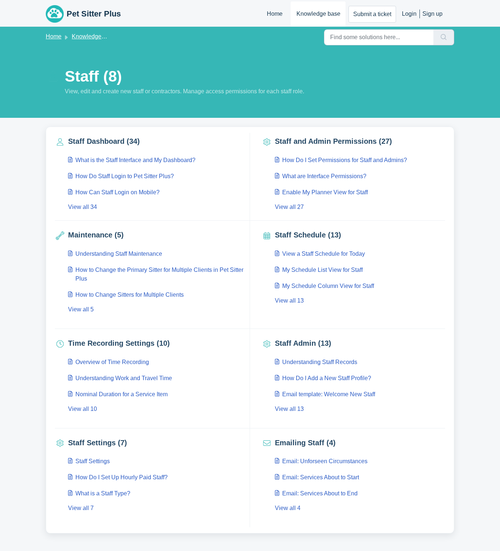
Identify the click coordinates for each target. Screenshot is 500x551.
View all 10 (82, 409)
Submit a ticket (372, 14)
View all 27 (289, 207)
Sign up (432, 14)
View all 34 (82, 207)
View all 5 (81, 309)
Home (275, 14)
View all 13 (289, 300)
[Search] (443, 37)
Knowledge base (318, 14)
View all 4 (288, 508)
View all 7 (81, 508)
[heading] (151, 141)
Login (409, 14)
